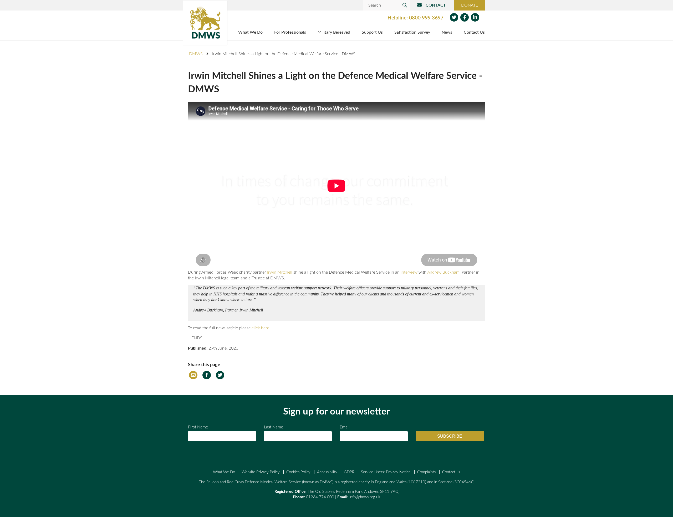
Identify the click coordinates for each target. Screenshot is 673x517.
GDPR (349, 472)
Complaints (426, 472)
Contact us (451, 472)
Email (193, 375)
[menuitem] (250, 33)
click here (260, 328)
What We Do (224, 472)
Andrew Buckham (443, 272)
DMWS (196, 54)
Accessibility (327, 472)
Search (405, 5)
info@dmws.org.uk (364, 497)
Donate (469, 5)
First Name (198, 427)
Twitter (454, 17)
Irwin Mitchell (279, 272)
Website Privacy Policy (261, 472)
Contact (436, 5)
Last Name (273, 427)
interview (409, 272)
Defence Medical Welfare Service (205, 23)
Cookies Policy (298, 472)
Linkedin (475, 17)
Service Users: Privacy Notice (386, 472)
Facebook (464, 17)
